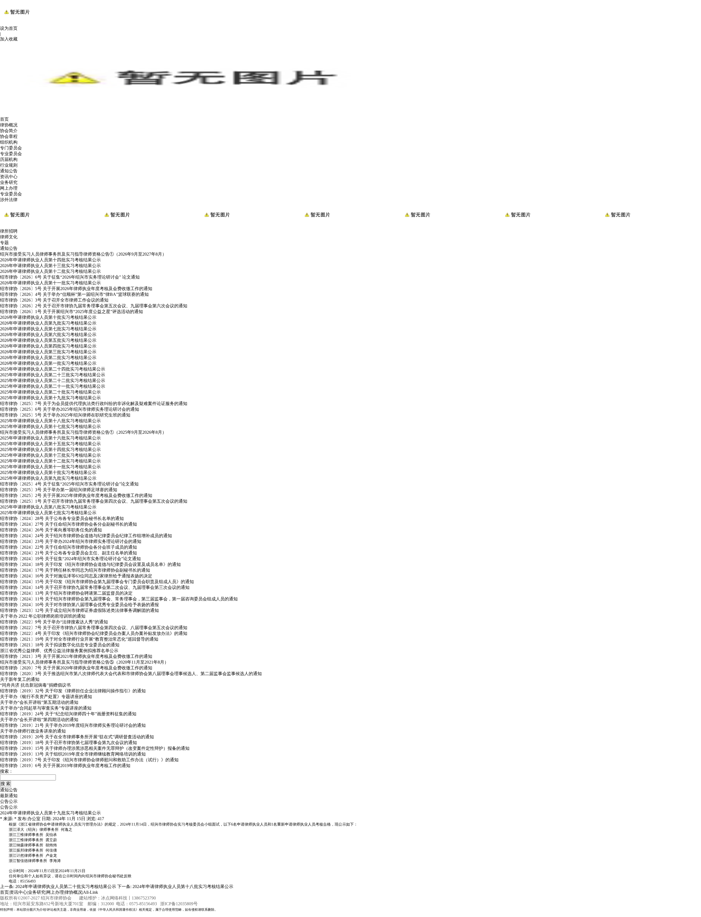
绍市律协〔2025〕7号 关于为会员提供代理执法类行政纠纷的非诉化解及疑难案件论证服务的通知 (93, 403)
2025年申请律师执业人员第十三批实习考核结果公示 (50, 455)
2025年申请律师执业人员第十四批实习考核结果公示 (50, 449)
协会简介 (9, 130)
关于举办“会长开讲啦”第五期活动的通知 (39, 702)
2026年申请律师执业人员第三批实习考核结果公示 (48, 351)
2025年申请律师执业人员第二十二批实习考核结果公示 (52, 380)
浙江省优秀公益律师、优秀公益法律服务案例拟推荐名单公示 (59, 650)
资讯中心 (9, 176)
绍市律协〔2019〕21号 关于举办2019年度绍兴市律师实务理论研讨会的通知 (73, 725)
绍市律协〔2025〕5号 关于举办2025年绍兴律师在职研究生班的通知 (65, 415)
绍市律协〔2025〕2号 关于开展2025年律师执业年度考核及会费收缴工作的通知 (76, 495)
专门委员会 (11, 148)
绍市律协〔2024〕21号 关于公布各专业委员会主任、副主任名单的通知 (68, 553)
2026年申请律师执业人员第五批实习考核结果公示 (48, 340)
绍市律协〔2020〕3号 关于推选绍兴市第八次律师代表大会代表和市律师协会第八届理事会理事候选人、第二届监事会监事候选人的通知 (131, 673)
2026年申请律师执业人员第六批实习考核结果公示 (48, 334)
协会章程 (9, 136)
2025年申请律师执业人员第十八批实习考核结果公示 (50, 420)
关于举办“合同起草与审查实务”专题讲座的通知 (45, 708)
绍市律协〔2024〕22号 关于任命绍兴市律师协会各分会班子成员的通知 (68, 547)
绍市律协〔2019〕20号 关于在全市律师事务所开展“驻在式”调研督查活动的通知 (77, 736)
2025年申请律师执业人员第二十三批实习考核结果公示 (52, 374)
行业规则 (9, 165)
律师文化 (9, 237)
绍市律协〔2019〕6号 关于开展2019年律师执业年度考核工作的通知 (65, 765)
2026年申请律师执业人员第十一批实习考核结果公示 (50, 282)
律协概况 (9, 125)
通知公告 (9, 171)
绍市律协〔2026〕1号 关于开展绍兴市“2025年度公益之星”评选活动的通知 (71, 311)
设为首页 (9, 28)
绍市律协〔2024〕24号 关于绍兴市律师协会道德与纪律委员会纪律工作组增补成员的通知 (86, 535)
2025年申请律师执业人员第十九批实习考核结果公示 (50, 397)
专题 (4, 242)
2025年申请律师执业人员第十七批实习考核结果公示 (50, 426)
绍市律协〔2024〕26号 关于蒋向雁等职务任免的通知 (51, 530)
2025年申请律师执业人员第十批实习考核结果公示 (48, 472)
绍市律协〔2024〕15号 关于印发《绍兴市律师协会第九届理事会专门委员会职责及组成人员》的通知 (97, 581)
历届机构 (9, 159)
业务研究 (9, 182)
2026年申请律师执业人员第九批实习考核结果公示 (48, 323)
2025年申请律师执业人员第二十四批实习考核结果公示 (52, 369)
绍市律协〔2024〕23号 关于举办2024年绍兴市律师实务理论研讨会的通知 (70, 541)
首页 (4, 119)
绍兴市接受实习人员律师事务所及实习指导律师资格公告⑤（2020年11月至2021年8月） (84, 662)
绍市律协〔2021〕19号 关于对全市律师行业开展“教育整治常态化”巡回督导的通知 (79, 639)
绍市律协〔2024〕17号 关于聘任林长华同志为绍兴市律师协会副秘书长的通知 (75, 570)
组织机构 (9, 142)
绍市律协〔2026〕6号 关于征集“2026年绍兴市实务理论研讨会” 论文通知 (70, 277)
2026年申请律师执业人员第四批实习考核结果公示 (48, 346)
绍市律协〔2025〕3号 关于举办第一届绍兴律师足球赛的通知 (58, 489)
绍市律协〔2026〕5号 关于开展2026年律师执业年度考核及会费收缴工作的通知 (76, 288)
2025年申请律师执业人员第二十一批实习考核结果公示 (52, 386)
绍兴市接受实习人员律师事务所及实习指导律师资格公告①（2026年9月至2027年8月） (83, 254)
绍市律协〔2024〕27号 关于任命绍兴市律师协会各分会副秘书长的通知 (68, 524)
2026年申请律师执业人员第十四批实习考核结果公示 (50, 260)
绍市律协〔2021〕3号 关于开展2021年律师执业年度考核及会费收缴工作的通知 (76, 656)
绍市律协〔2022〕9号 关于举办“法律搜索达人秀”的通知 (54, 622)
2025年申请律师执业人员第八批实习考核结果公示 (48, 507)
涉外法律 (9, 199)
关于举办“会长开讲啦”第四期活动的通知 (39, 719)
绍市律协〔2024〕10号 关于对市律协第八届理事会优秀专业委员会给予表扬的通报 (79, 604)
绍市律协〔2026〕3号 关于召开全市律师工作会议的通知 (54, 300)
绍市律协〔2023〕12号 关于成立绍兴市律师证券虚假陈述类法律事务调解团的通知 (79, 610)
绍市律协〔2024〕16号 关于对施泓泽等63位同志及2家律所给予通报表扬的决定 (76, 576)
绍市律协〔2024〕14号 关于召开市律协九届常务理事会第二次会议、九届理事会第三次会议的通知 (94, 587)
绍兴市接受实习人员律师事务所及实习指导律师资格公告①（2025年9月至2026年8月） (83, 432)
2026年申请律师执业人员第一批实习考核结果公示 (48, 363)
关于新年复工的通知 (19, 679)
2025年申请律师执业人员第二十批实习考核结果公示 (50, 392)
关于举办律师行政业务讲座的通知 (33, 731)
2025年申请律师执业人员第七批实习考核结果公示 (48, 512)
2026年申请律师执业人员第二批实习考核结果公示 (48, 357)
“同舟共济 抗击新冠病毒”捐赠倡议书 (35, 685)
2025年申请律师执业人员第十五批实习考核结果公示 (50, 443)
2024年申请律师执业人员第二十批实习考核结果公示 (65, 886)
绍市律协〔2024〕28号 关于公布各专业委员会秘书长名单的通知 (62, 518)
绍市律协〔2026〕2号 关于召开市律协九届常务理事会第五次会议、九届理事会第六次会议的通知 (93, 305)
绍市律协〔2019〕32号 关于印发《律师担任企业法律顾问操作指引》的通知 (73, 691)
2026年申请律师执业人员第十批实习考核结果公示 (48, 317)
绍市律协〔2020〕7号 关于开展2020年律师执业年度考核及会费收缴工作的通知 (76, 668)
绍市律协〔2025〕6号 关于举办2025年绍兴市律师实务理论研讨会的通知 (69, 409)
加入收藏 (9, 39)
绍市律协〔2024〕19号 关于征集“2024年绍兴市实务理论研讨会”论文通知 (70, 558)
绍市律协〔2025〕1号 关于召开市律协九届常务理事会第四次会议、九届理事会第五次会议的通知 (93, 501)
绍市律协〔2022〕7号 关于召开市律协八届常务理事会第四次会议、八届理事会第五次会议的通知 (93, 627)
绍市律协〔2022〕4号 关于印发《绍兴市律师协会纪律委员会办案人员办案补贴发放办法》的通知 (93, 633)
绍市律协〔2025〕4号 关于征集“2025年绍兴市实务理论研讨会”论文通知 (69, 484)
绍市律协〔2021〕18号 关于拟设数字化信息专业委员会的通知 (59, 645)
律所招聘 (9, 231)
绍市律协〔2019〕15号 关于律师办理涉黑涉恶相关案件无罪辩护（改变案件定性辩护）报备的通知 (94, 748)
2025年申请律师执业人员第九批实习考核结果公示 (48, 478)
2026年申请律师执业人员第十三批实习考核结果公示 (50, 265)
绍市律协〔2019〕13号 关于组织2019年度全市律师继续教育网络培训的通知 (73, 754)
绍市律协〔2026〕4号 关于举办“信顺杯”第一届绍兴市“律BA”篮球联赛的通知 (74, 294)
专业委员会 (11, 153)
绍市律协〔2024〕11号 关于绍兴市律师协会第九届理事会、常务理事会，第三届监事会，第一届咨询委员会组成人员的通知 (119, 599)
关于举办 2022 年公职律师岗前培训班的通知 (42, 616)
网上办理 (9, 188)
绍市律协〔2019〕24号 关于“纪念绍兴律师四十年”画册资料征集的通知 (68, 713)
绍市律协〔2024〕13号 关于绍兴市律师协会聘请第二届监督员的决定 (66, 593)
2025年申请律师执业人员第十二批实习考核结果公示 (50, 461)
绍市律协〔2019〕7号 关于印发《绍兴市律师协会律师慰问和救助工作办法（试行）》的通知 (89, 759)
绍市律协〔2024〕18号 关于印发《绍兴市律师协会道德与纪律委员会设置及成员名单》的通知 (90, 564)
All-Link (90, 892)
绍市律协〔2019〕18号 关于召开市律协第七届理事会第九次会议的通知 (68, 742)
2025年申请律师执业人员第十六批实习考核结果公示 (50, 438)
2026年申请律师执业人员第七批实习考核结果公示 (48, 328)
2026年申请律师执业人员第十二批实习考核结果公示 (50, 271)
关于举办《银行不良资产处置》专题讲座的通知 (46, 696)
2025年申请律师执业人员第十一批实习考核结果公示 (50, 466)
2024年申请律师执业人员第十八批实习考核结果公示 (183, 886)
